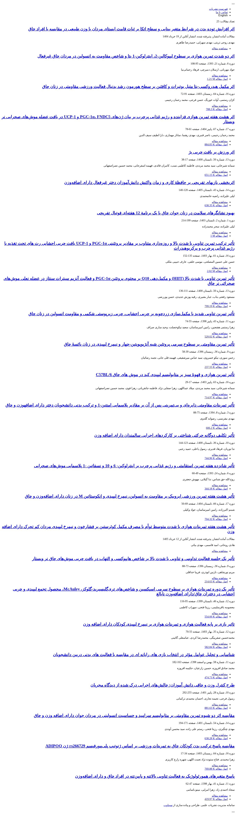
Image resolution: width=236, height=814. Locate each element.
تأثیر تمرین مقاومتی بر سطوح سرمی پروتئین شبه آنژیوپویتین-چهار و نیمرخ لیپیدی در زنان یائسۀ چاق (149, 344)
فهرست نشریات (218, 8)
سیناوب (168, 805)
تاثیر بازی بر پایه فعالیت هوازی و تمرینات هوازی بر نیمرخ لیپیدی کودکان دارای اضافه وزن (159, 624)
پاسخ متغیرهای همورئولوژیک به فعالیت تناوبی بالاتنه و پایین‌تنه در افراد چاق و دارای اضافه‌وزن (155, 776)
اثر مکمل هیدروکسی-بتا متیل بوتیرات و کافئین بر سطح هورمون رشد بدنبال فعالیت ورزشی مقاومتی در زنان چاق (138, 86)
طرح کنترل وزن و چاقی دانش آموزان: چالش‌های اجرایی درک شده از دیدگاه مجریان (163, 685)
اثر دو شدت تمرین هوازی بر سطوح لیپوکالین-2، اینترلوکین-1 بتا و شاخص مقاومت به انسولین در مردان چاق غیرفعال (136, 56)
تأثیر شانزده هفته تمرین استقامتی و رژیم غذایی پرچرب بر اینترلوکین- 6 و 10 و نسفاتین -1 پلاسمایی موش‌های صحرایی (134, 465)
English (223, 15)
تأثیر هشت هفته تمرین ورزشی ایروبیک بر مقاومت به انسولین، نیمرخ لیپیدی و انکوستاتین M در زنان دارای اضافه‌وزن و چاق (130, 496)
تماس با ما (222, 12)
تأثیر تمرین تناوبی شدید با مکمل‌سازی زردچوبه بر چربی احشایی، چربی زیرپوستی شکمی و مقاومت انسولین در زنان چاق (132, 313)
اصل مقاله (217, 78)
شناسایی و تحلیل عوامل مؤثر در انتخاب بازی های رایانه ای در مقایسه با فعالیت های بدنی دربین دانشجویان (144, 654)
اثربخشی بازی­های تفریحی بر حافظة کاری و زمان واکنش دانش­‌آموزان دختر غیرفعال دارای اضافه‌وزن (149, 182)
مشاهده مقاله (220, 48)
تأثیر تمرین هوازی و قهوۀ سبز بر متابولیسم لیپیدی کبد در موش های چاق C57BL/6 (165, 374)
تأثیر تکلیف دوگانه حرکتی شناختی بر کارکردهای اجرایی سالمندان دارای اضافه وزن (164, 435)
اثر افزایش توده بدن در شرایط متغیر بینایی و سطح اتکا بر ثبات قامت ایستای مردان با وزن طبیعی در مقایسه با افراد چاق (131, 29)
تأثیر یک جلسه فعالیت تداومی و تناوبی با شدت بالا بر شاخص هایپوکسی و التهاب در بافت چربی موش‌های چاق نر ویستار (133, 558)
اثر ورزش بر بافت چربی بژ (212, 152)
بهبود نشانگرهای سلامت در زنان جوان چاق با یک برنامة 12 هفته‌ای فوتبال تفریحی (166, 213)
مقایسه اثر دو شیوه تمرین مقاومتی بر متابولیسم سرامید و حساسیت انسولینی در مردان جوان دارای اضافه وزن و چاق (134, 715)
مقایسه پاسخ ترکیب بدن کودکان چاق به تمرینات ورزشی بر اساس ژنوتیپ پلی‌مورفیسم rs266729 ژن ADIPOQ (140, 746)
